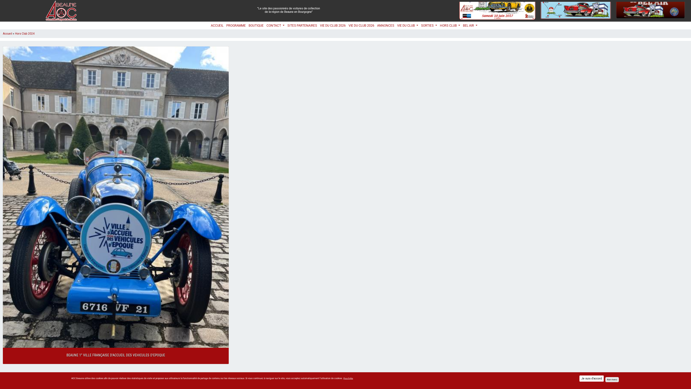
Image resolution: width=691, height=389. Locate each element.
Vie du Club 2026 (333, 25)
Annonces (385, 25)
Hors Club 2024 (25, 33)
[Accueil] (61, 10)
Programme (236, 25)
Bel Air (469, 25)
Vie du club (406, 25)
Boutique (256, 25)
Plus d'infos (348, 378)
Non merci (612, 379)
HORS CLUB (449, 25)
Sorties (427, 25)
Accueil (217, 25)
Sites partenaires (302, 25)
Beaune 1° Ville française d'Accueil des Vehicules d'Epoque (115, 355)
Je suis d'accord (591, 378)
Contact (274, 25)
